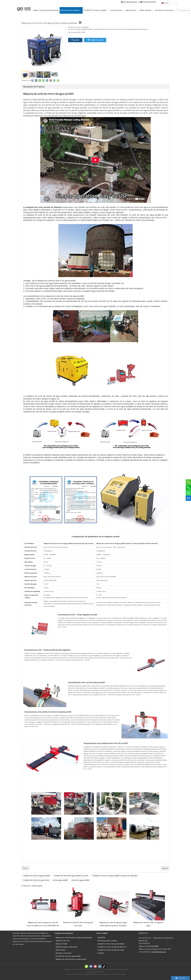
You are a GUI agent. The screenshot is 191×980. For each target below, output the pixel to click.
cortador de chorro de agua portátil (36, 876)
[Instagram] (99, 966)
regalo (123, 974)
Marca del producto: (74, 32)
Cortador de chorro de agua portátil (68, 956)
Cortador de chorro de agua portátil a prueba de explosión (114, 876)
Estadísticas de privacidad (95, 972)
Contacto (101, 953)
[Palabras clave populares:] (178, 10)
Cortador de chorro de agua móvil (36, 880)
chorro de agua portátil (80, 880)
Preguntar (75, 40)
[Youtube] (95, 966)
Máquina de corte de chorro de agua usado (71, 959)
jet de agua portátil (60, 880)
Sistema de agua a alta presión (66, 947)
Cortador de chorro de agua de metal (111, 950)
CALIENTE (101, 937)
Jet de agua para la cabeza (107, 941)
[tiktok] (104, 966)
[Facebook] (91, 966)
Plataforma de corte (63, 941)
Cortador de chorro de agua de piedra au (112, 947)
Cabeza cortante (61, 944)
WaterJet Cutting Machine (85, 974)
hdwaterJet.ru (98, 974)
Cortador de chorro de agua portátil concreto (71, 876)
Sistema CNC (60, 950)
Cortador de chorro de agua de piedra (111, 944)
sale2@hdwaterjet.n (131, 2)
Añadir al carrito (97, 40)
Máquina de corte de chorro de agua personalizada (74, 937)
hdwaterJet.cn (107, 974)
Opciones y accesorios (64, 953)
